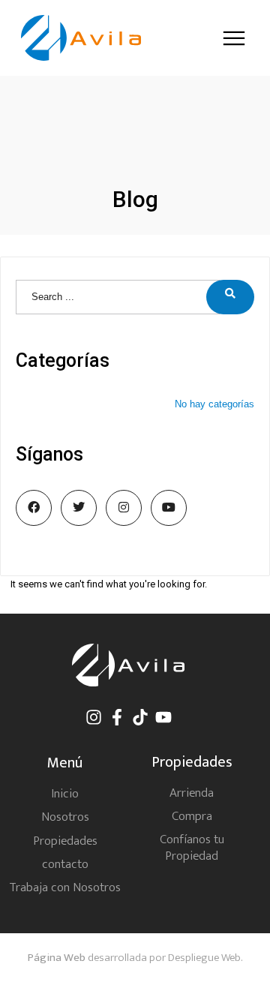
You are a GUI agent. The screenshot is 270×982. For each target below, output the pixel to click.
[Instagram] (94, 717)
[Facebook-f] (117, 717)
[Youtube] (163, 717)
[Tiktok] (140, 717)
